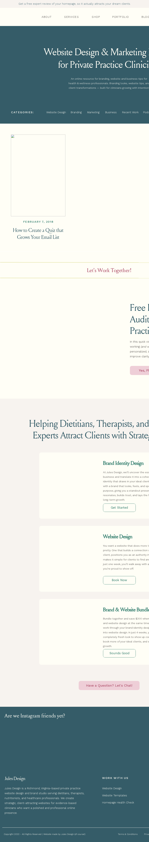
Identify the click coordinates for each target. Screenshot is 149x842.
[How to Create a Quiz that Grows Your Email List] (38, 175)
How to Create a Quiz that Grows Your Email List (38, 233)
